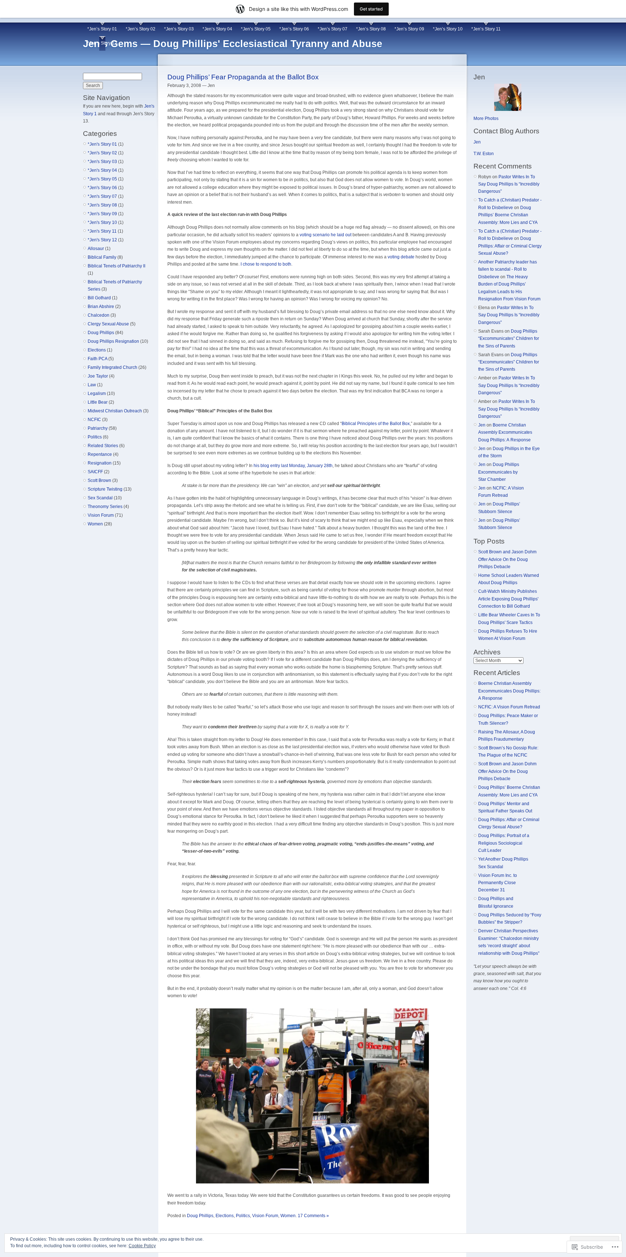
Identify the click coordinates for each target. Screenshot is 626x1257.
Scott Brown (99, 480)
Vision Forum (101, 515)
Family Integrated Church (112, 367)
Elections (97, 350)
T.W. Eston (483, 153)
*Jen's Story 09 (102, 213)
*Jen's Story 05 (102, 179)
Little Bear (98, 402)
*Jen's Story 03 (102, 161)
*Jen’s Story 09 (409, 29)
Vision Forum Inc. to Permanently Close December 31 (497, 883)
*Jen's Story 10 (102, 222)
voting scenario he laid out (325, 234)
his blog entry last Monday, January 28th (293, 465)
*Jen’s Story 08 (371, 29)
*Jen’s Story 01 (102, 29)
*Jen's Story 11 (102, 231)
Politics (95, 437)
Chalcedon (98, 315)
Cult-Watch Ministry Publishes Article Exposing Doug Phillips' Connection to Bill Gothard (508, 599)
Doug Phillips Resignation (113, 341)
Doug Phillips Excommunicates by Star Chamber (498, 472)
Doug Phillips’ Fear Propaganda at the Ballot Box (243, 77)
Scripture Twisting (105, 489)
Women (95, 523)
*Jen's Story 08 (102, 205)
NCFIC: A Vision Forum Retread (509, 706)
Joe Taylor (98, 376)
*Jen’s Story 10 (448, 29)
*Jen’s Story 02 (140, 29)
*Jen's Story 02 (102, 152)
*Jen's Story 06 (102, 187)
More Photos (485, 118)
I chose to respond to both (266, 264)
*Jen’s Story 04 (217, 29)
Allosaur (96, 248)
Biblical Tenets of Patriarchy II (116, 266)
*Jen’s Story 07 (332, 29)
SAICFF (95, 471)
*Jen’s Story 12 (102, 43)
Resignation (100, 463)
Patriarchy (98, 428)
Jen (477, 142)
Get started (371, 9)
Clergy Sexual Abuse (108, 323)
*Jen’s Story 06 (294, 29)
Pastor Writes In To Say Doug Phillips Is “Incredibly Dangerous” (508, 184)
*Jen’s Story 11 (486, 29)
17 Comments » (313, 1215)
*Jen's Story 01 (102, 144)
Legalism (97, 393)
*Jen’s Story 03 (179, 29)
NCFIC (94, 419)
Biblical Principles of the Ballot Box (376, 423)
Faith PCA (97, 358)
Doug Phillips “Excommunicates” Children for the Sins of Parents (508, 339)
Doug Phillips (101, 332)
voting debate (401, 256)
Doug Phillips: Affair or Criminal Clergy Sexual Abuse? (510, 246)
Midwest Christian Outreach (115, 410)
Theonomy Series (105, 506)
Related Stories (103, 445)
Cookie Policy (142, 1245)
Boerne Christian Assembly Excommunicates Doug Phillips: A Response (505, 432)
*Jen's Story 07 (102, 196)
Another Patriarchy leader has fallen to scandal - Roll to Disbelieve (507, 269)
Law (92, 384)
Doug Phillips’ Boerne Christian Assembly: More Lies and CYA (508, 215)
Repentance (100, 454)
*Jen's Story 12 (102, 239)
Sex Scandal (100, 497)
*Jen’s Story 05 (256, 29)
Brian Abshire (101, 306)
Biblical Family (102, 257)
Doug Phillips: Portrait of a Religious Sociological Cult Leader (503, 843)
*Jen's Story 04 (102, 170)
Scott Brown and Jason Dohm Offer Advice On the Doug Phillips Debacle (507, 559)
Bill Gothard (99, 297)
